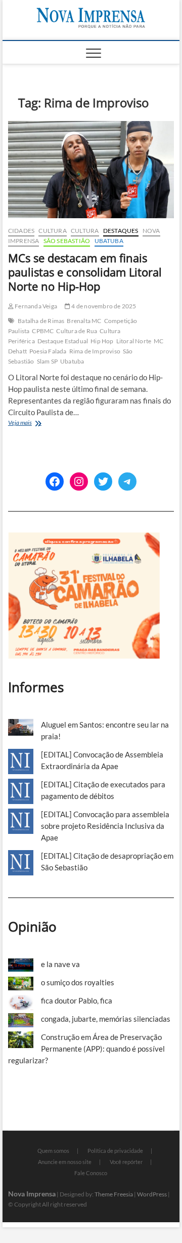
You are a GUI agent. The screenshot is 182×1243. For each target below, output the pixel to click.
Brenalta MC (84, 321)
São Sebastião (66, 241)
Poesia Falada (48, 351)
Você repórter (126, 1161)
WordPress (152, 1194)
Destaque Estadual (62, 341)
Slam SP (47, 361)
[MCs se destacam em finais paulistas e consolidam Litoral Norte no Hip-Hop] (91, 169)
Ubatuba (109, 241)
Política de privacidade (115, 1150)
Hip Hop (101, 341)
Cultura (52, 230)
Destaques (121, 230)
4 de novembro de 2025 (103, 306)
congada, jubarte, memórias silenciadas (105, 1018)
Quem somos (53, 1150)
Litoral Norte (134, 341)
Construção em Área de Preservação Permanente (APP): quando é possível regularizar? (86, 1048)
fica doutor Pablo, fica (76, 1000)
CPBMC (43, 331)
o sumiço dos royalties (77, 982)
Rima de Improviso (94, 351)
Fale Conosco (90, 1173)
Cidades (21, 230)
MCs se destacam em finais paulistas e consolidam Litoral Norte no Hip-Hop (85, 272)
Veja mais (33, 423)
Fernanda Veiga (35, 306)
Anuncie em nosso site (65, 1161)
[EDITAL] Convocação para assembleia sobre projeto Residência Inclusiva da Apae (105, 826)
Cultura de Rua (76, 331)
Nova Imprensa (32, 1193)
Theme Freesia (114, 1194)
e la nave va (60, 964)
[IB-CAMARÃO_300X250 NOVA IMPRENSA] (84, 537)
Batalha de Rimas (41, 321)
